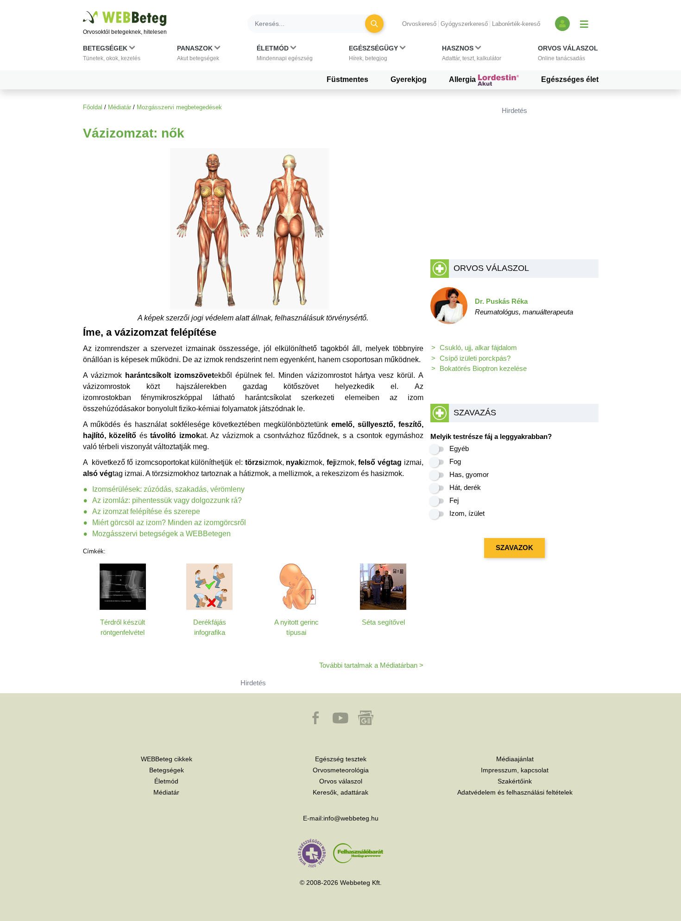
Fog (455, 461)
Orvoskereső (419, 23)
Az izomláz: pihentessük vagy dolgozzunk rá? (167, 500)
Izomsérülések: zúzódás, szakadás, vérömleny (168, 489)
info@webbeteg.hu (350, 818)
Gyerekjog (409, 79)
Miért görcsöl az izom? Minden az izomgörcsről (169, 522)
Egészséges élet (570, 79)
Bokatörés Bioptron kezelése (483, 368)
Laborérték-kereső (516, 23)
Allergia (463, 79)
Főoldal (92, 107)
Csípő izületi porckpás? (475, 358)
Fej (454, 500)
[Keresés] (374, 23)
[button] (111, 55)
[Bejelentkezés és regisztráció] (562, 23)
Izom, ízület (467, 513)
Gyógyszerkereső (464, 23)
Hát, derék (465, 487)
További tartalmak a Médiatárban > (371, 665)
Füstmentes (347, 79)
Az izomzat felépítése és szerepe (146, 511)
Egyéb (459, 448)
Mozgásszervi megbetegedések (179, 107)
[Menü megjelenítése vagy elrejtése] (584, 24)
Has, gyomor (469, 474)
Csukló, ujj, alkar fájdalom (478, 347)
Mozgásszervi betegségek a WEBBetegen (161, 534)
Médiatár (119, 107)
